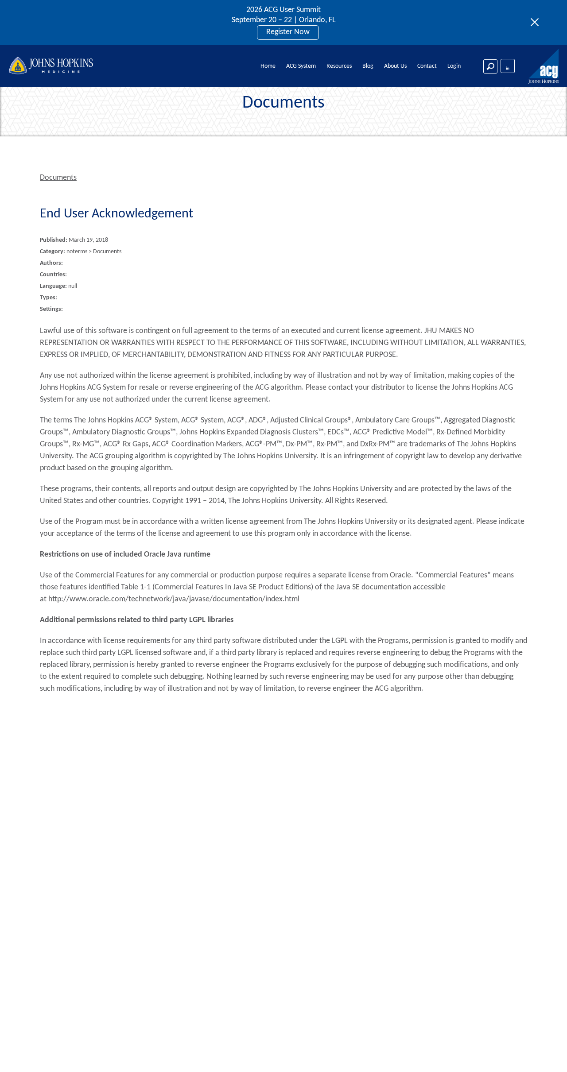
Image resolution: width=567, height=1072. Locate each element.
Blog (367, 66)
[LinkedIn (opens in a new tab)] (508, 66)
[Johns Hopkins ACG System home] (544, 66)
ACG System (301, 66)
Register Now (288, 32)
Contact (427, 66)
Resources (339, 66)
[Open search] (490, 66)
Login (454, 66)
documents (58, 178)
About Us (395, 66)
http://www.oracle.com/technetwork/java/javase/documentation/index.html (173, 599)
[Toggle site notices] (537, 22)
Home (268, 66)
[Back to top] (545, 1054)
